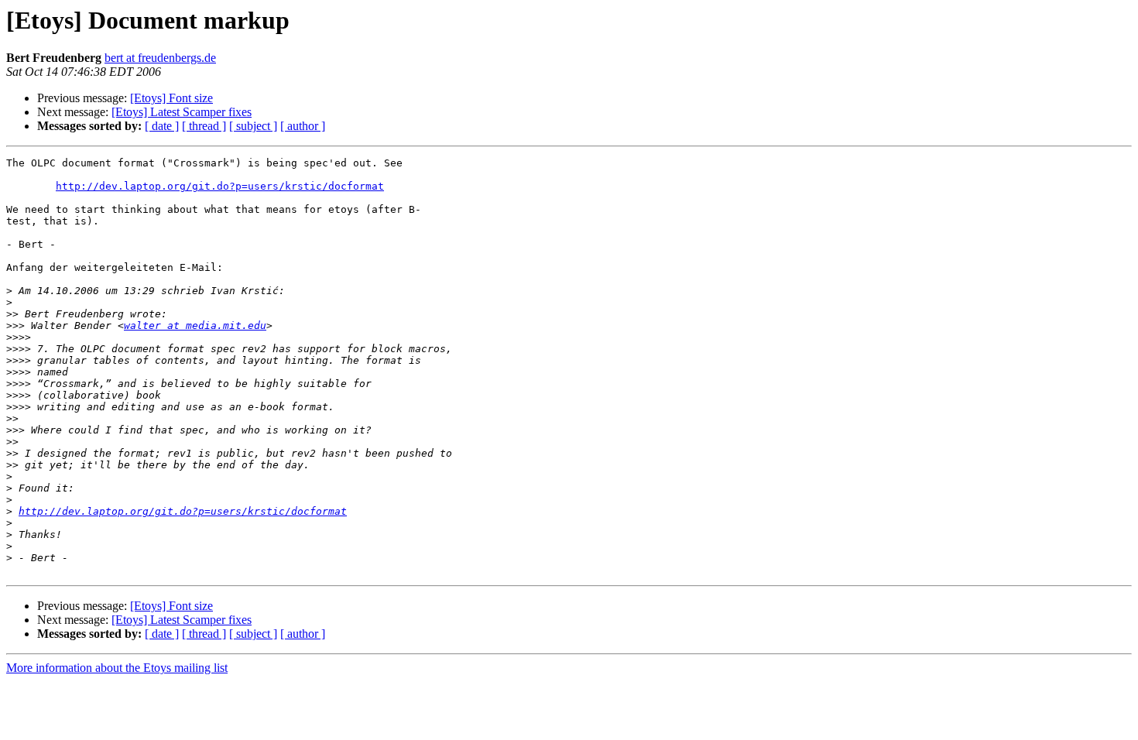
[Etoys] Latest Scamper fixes (181, 111)
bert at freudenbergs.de (160, 57)
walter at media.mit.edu (195, 325)
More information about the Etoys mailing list (117, 667)
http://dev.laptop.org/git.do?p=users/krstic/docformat (220, 186)
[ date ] (162, 125)
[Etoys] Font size (171, 97)
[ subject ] (253, 125)
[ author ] (302, 125)
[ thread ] (204, 125)
